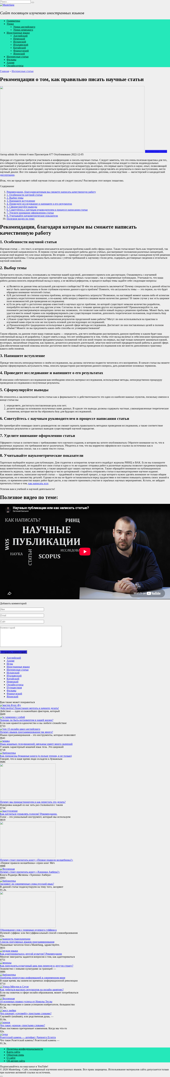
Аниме (10, 62)
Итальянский (20, 44)
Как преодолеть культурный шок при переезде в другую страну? (36, 965)
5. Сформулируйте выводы (22, 206)
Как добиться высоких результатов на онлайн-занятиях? (32, 989)
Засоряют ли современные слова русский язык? (27, 883)
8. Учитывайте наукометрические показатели (32, 215)
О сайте (11, 1057)
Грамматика (13, 20)
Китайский (19, 47)
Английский (20, 35)
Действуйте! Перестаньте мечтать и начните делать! (29, 708)
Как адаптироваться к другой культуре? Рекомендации (31, 953)
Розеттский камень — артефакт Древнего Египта (28, 1037)
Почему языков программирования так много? (26, 732)
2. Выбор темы (15, 197)
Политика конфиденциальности (25, 1048)
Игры (10, 663)
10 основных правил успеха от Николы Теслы (26, 1001)
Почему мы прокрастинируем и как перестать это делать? (33, 802)
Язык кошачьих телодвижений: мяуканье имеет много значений (36, 744)
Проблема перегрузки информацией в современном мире (32, 977)
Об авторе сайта (16, 1060)
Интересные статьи (18, 56)
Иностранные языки (18, 32)
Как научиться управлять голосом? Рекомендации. (28, 813)
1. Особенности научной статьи (24, 194)
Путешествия (14, 687)
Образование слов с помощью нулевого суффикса (28, 929)
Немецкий (19, 38)
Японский (19, 53)
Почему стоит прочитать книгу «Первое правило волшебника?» (36, 860)
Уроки (10, 23)
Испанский (19, 41)
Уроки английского (24, 26)
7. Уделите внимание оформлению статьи (30, 212)
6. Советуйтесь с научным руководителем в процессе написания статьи (47, 209)
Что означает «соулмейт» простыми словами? (25, 1013)
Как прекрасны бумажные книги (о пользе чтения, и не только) (36, 755)
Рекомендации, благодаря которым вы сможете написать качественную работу (51, 191)
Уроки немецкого (23, 29)
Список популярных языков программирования (27, 941)
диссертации (7, 175)
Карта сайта (13, 1051)
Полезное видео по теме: (21, 218)
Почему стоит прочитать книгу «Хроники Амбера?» (30, 871)
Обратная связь (15, 1054)
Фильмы (11, 59)
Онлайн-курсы (15, 65)
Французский (21, 50)
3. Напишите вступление (21, 200)
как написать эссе (38, 483)
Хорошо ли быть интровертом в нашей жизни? (26, 720)
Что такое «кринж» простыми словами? (22, 1025)
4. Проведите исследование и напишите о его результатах (39, 203)
